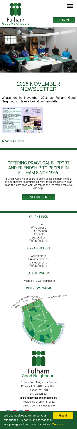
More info (58, 424)
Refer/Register (38, 240)
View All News (14, 141)
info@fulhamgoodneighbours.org (38, 397)
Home (38, 224)
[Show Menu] (70, 6)
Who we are (38, 227)
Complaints (38, 256)
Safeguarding (38, 262)
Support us (38, 237)
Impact (38, 234)
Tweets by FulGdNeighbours (38, 280)
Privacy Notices (38, 259)
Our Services (38, 231)
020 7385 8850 (38, 393)
